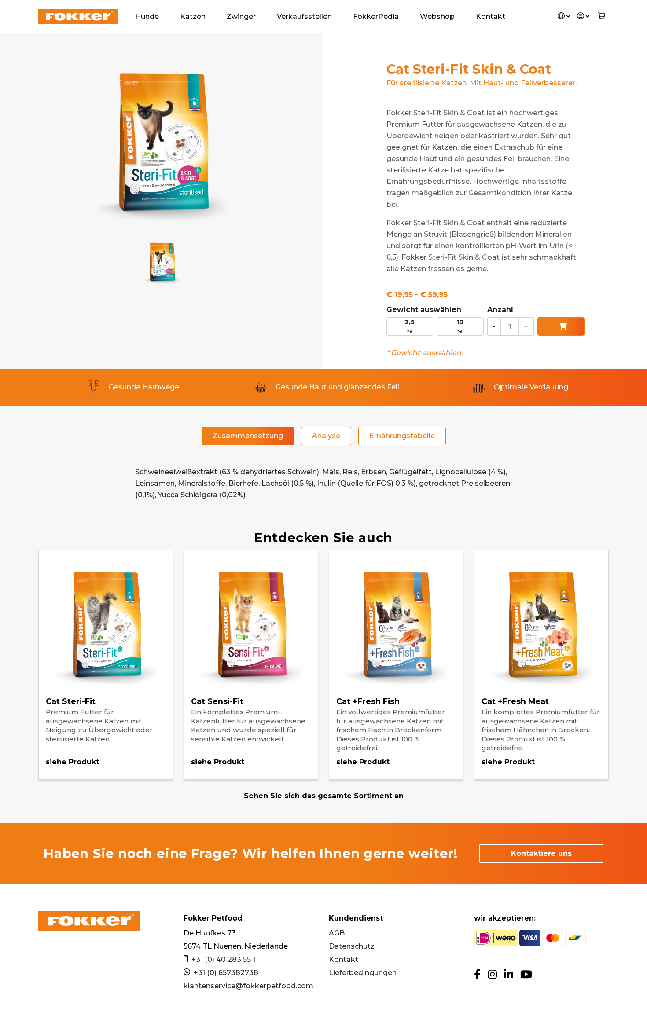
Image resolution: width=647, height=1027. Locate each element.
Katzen (193, 16)
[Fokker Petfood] (78, 16)
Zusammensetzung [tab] (248, 436)
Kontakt (490, 16)
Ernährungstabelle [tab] (402, 436)
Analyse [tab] (326, 436)
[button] (563, 16)
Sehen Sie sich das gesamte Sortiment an (324, 796)
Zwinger (241, 16)
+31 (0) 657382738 (226, 972)
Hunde (147, 16)
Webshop (437, 16)
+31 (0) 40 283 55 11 (224, 959)
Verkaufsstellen (304, 16)
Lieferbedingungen (363, 972)
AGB (337, 933)
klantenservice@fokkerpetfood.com (248, 986)
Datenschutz (352, 946)
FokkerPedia (376, 16)
